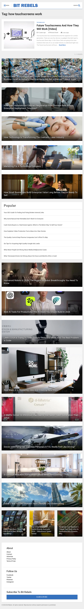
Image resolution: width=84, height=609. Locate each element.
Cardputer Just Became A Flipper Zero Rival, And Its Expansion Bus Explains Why (69, 530)
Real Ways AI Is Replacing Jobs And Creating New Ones (31, 390)
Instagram (10, 582)
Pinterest (10, 579)
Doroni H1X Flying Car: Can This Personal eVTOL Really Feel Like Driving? (39, 447)
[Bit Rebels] (24, 7)
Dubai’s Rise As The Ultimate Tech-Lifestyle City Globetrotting (34, 503)
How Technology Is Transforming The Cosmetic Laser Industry (34, 137)
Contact (9, 554)
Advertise (10, 556)
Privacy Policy (11, 559)
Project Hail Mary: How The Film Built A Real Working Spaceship (13, 531)
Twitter (9, 577)
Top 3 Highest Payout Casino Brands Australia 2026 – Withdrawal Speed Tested (41, 530)
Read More (62, 45)
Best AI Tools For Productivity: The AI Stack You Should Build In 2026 (37, 312)
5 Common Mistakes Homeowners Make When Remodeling (33, 474)
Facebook (10, 575)
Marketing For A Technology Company (22, 166)
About (9, 552)
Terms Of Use (11, 561)
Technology (41, 22)
